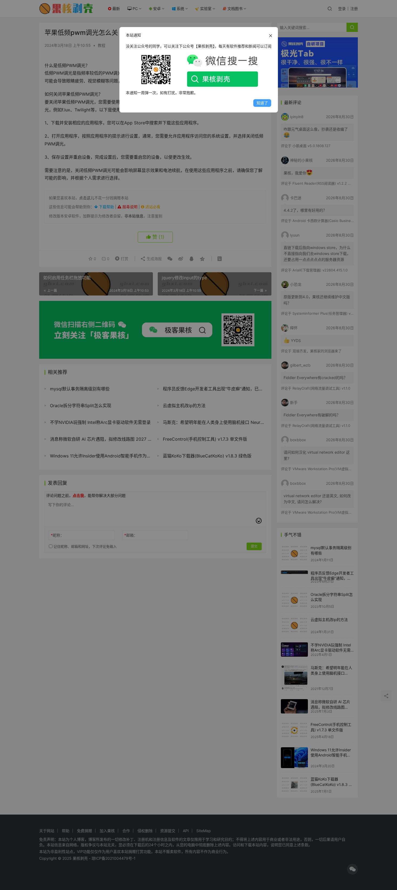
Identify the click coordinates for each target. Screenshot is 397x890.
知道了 (262, 103)
